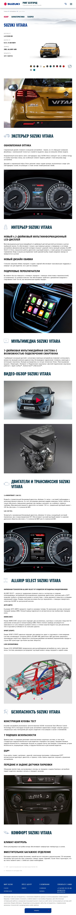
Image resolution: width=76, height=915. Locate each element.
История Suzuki (8, 891)
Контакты (41, 891)
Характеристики (17, 17)
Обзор (6, 17)
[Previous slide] (34, 123)
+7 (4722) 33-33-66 (64, 888)
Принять (36, 910)
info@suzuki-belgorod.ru (61, 891)
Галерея (30, 17)
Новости (24, 888)
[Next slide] (42, 123)
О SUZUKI (6, 888)
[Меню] (71, 4)
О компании (42, 888)
